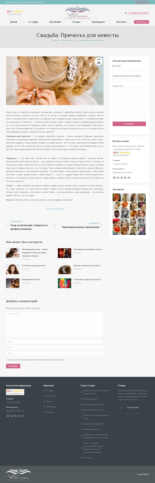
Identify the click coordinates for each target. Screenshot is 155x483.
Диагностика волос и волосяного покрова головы (96, 392)
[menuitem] (13, 22)
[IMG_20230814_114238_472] (133, 231)
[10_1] (133, 222)
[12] (125, 231)
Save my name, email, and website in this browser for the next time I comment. (36, 360)
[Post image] (12, 253)
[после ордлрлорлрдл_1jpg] (133, 206)
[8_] (142, 197)
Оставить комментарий (54, 209)
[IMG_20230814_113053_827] (117, 206)
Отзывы (49, 401)
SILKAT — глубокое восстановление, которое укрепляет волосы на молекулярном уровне (93, 447)
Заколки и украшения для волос (87, 265)
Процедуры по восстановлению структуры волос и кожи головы (95, 436)
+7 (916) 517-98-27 (138, 12)
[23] (142, 231)
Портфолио (50, 396)
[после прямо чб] (142, 222)
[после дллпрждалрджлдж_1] (117, 214)
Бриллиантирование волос (94, 410)
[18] (125, 197)
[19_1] (133, 197)
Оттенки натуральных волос (34, 265)
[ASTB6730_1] (142, 214)
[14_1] (117, 231)
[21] (117, 197)
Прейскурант (51, 407)
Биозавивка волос (90, 399)
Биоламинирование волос (93, 404)
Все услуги (87, 458)
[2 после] (117, 222)
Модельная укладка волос (93, 424)
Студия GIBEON (143, 474)
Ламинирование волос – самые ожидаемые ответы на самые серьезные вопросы (35, 252)
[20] (142, 206)
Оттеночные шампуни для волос (87, 279)
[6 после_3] (125, 206)
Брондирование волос (31, 279)
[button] (127, 414)
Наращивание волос (91, 429)
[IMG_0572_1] (125, 222)
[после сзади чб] (125, 214)
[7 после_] (133, 214)
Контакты (49, 412)
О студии (49, 390)
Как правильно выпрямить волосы (88, 249)
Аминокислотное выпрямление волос (95, 416)
